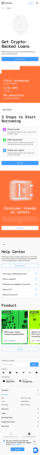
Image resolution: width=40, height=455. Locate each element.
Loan (3, 401)
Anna (5, 340)
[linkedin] (10, 373)
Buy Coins (5, 426)
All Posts (20, 349)
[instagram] (37, 373)
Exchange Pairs (7, 417)
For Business (25, 401)
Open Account (20, 59)
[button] (35, 450)
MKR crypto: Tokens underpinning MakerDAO (14, 333)
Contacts (4, 390)
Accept (17, 449)
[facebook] (30, 373)
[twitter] (3, 373)
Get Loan (20, 163)
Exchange (4, 404)
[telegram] (23, 373)
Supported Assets (8, 422)
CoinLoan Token (26, 398)
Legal (3, 413)
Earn (2, 398)
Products (4, 394)
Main (3, 8)
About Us (4, 409)
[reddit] (17, 373)
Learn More (20, 228)
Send (34, 364)
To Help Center (20, 265)
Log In (31, 3)
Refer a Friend (25, 404)
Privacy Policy (16, 444)
